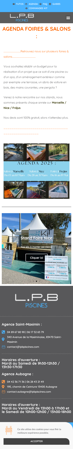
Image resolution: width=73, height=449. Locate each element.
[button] (68, 18)
